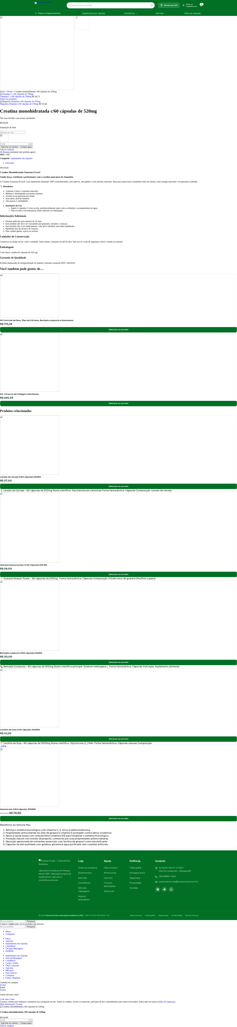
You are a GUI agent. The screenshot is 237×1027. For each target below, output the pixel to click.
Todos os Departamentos (49, 13)
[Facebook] (164, 889)
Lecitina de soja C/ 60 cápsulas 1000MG (20, 730)
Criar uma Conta (7, 999)
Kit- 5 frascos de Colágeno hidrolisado (19, 394)
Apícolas (159, 13)
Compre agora (26, 147)
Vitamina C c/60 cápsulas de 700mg (16, 96)
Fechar (3, 985)
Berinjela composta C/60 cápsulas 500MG (21, 653)
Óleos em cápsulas (192, 13)
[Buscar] (151, 5)
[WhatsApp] (171, 889)
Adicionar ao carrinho (9, 147)
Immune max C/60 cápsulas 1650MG (18, 809)
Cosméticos (129, 13)
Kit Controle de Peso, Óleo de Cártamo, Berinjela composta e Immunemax (37, 320)
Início (2, 91)
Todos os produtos (87, 867)
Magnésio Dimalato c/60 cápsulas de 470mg (19, 104)
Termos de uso (191, 915)
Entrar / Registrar (12, 978)
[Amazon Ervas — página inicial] (49, 5)
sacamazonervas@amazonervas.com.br (178, 881)
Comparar (9, 975)
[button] (118, 329)
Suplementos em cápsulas (93, 13)
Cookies (133, 888)
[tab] (9, 163)
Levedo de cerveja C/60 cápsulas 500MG (20, 477)
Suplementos (85, 872)
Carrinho (108, 878)
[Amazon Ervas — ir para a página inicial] (55, 863)
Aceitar (19, 1004)
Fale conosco (110, 867)
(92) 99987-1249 (167, 876)
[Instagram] (157, 889)
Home (9, 91)
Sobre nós (109, 891)
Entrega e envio (137, 872)
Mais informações (8, 1004)
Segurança (134, 878)
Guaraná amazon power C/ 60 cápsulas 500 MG (23, 565)
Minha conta (110, 872)
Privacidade (135, 883)
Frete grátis (135, 867)
